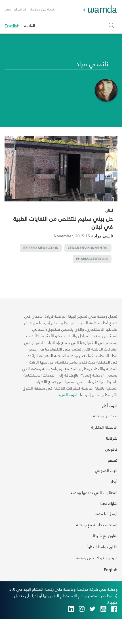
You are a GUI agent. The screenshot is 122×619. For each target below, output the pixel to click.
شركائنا (111, 438)
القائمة (29, 25)
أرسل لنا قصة (106, 513)
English (12, 25)
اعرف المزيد (67, 394)
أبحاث (113, 481)
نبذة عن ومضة (42, 9)
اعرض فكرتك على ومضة (96, 558)
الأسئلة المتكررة (104, 427)
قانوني (111, 449)
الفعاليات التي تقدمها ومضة (94, 492)
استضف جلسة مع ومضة (96, 524)
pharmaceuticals (92, 258)
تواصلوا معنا (15, 9)
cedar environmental (88, 247)
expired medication (40, 247)
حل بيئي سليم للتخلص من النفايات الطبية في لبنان (63, 222)
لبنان (109, 210)
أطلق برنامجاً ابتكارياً (102, 547)
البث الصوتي (106, 470)
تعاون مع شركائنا (104, 536)
